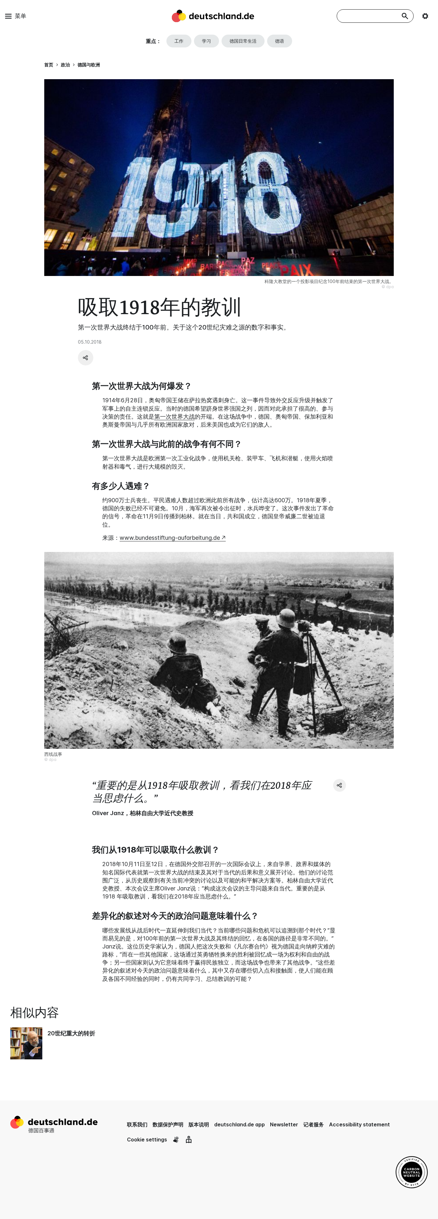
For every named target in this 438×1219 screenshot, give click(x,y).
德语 (279, 41)
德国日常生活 (243, 41)
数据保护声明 (168, 1124)
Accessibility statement (359, 1124)
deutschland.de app (239, 1124)
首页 (48, 64)
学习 (206, 41)
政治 (65, 64)
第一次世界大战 (174, 416)
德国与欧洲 (89, 64)
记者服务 (313, 1124)
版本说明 (199, 1124)
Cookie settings (147, 1139)
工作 (178, 41)
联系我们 (137, 1124)
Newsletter (284, 1124)
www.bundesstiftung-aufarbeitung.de (170, 537)
